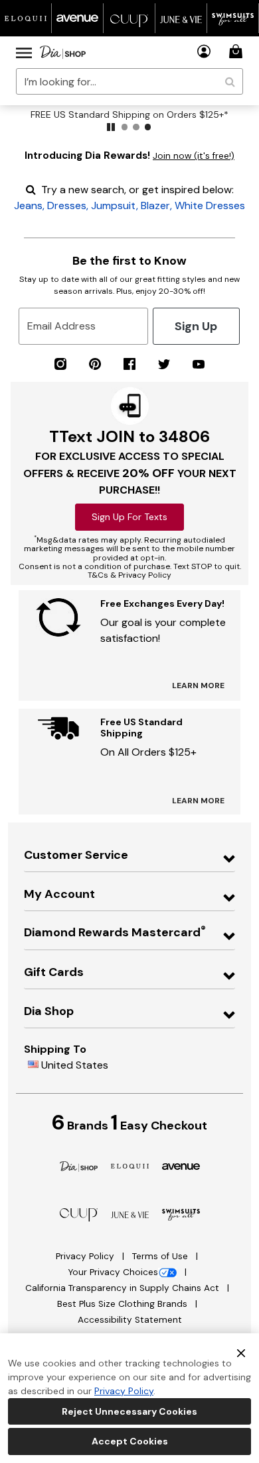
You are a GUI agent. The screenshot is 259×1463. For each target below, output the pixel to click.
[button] (204, 51)
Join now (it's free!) (193, 155)
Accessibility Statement (130, 1319)
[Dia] (79, 1166)
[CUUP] (79, 1214)
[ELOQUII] (130, 1165)
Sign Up (196, 326)
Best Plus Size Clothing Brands (123, 1303)
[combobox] (129, 81)
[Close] (241, 1352)
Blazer (155, 205)
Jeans (28, 205)
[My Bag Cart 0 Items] (237, 51)
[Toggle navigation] (24, 52)
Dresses (66, 205)
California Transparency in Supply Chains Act (123, 1288)
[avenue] (181, 1166)
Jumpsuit (113, 205)
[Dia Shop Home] (63, 52)
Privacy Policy (86, 1256)
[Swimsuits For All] (181, 1214)
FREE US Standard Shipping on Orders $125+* (129, 114)
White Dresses (210, 205)
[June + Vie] (130, 1214)
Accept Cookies (130, 1441)
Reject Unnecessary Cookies (129, 1411)
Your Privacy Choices (113, 1272)
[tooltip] (26, 18)
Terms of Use (161, 1256)
